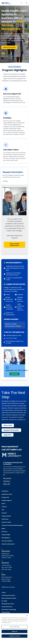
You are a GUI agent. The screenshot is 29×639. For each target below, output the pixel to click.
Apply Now (7, 435)
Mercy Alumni (7, 478)
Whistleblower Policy (8, 604)
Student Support (7, 500)
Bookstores (5, 519)
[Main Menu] (26, 3)
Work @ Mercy (6, 538)
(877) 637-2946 (6, 569)
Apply (3, 528)
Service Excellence (7, 541)
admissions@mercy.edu (13, 335)
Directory (4, 531)
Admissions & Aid (7, 494)
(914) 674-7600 (6, 558)
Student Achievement (8, 544)
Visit (3, 510)
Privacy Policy (6, 612)
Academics (5, 491)
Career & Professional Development (12, 525)
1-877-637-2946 (11, 338)
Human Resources (7, 606)
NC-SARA (4, 601)
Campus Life (5, 497)
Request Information (9, 47)
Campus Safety (6, 516)
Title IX (4, 592)
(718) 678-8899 (6, 581)
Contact (4, 506)
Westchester (6, 551)
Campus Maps (6, 534)
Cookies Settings (14, 627)
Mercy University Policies (9, 598)
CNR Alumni (6, 481)
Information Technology (9, 609)
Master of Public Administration (14, 244)
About (3, 503)
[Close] (27, 615)
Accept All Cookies (14, 636)
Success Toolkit (6, 522)
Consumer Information (8, 595)
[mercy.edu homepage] (6, 3)
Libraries (4, 513)
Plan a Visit (8, 425)
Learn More (14, 374)
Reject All (14, 631)
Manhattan (5, 563)
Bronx (3, 574)
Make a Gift (6, 484)
